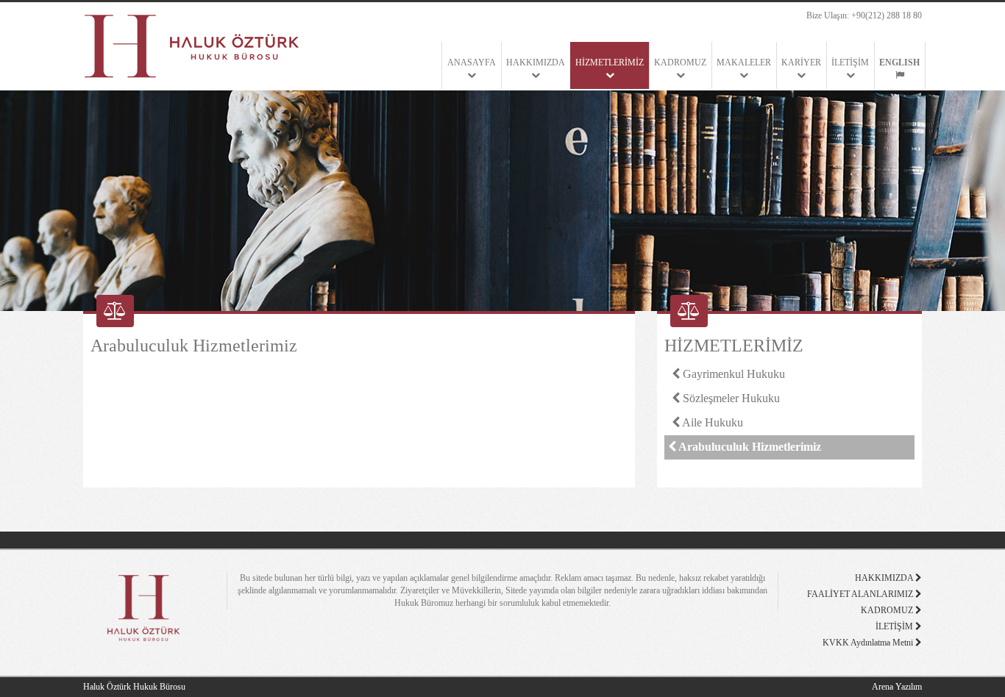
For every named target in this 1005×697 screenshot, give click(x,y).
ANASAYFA (471, 62)
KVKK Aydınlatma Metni (869, 642)
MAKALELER (744, 62)
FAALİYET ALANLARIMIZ (861, 594)
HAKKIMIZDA (535, 62)
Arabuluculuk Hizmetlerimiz (748, 446)
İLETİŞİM (850, 62)
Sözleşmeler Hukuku (730, 398)
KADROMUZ (680, 62)
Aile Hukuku (711, 422)
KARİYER (801, 62)
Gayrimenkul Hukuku (732, 374)
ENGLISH (899, 62)
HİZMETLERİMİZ (609, 62)
